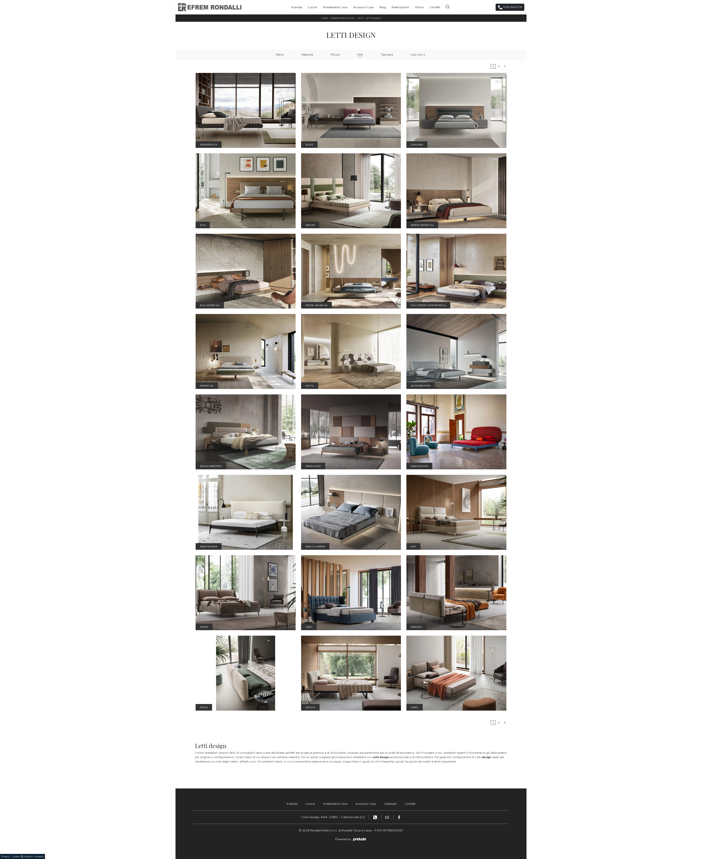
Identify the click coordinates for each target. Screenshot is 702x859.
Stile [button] (360, 55)
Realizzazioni (400, 7)
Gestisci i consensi (34, 856)
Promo (419, 7)
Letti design (373, 18)
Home (324, 18)
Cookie (16, 856)
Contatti (435, 7)
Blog (383, 7)
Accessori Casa (363, 7)
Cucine (312, 7)
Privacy (5, 856)
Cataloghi (390, 804)
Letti (360, 18)
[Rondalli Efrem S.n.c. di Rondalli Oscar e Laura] (210, 7)
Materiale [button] (307, 55)
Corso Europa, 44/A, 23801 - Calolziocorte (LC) (333, 817)
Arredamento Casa (335, 7)
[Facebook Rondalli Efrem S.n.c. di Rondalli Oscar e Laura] (399, 817)
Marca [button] (280, 55)
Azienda (296, 7)
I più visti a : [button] (418, 55)
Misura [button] (335, 55)
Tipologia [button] (387, 55)
